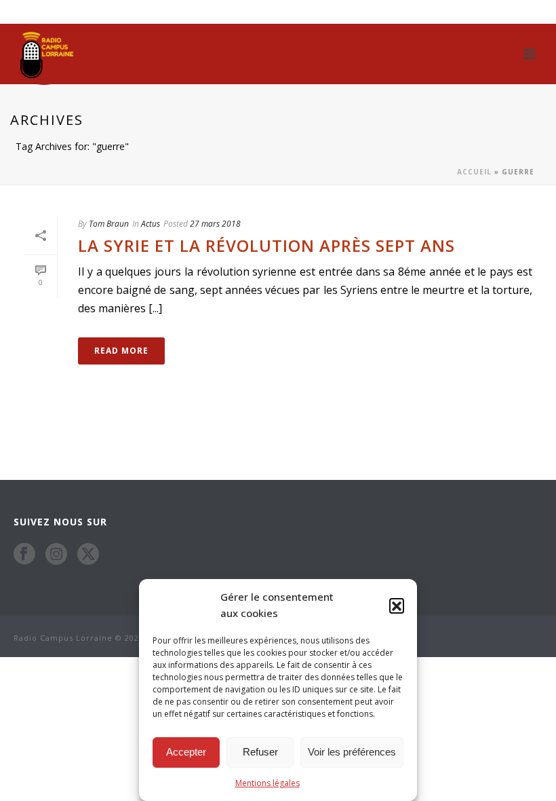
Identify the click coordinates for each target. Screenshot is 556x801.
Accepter (186, 752)
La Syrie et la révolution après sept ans (266, 245)
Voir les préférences (352, 752)
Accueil (474, 171)
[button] (396, 605)
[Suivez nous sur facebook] (24, 554)
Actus (150, 223)
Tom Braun (109, 223)
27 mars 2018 (215, 223)
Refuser (260, 752)
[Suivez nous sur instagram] (56, 554)
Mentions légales (267, 783)
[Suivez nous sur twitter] (88, 554)
